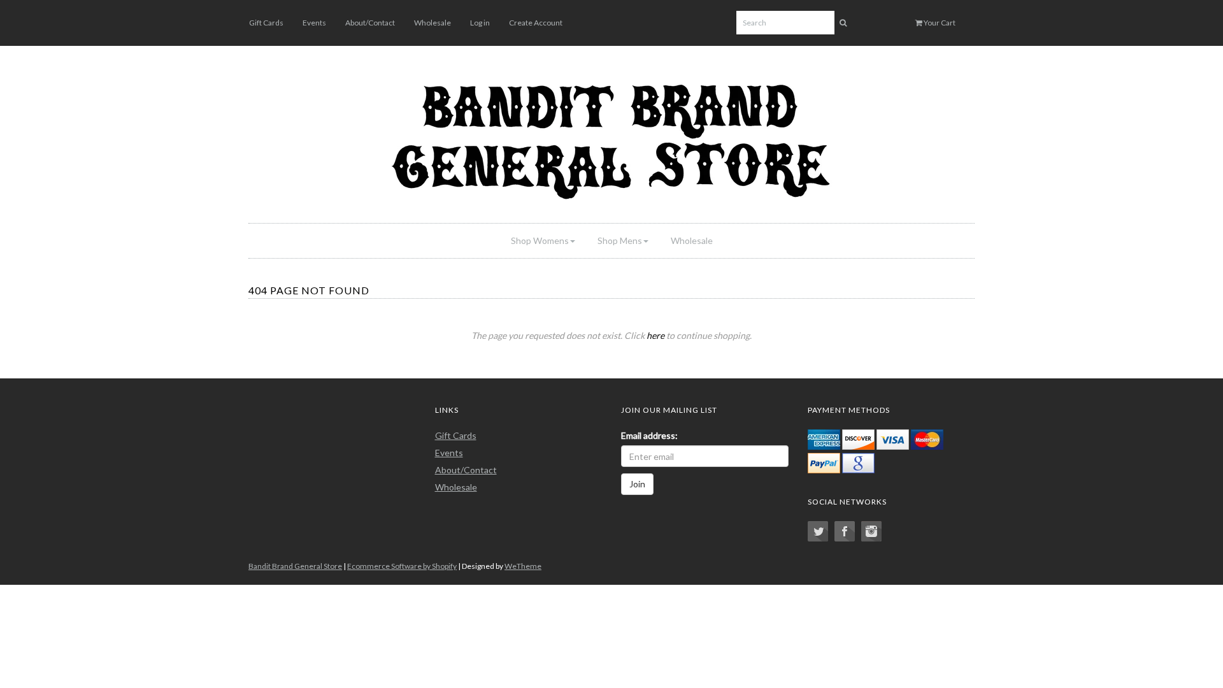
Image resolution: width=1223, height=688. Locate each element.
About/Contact (370, 22)
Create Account (535, 22)
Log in (480, 22)
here (655, 335)
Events (314, 22)
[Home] (611, 138)
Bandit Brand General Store (295, 566)
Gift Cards (266, 22)
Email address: (649, 435)
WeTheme (522, 566)
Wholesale (432, 22)
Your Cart (938, 22)
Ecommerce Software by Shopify (402, 566)
